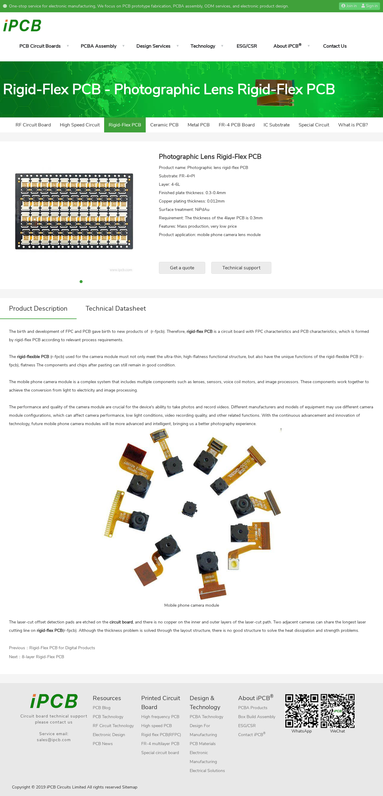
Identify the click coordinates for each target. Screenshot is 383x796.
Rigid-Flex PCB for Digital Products (62, 648)
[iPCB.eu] (22, 25)
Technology (203, 46)
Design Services (153, 46)
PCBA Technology (206, 717)
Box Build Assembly (256, 717)
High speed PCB (156, 726)
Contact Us (335, 46)
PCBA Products (253, 708)
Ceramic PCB (164, 125)
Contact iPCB (252, 734)
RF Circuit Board (33, 125)
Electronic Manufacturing (203, 757)
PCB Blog (101, 708)
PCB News (103, 744)
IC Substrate (277, 125)
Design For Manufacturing (203, 730)
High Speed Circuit (80, 125)
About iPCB (287, 45)
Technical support (241, 268)
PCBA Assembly (98, 46)
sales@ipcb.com (54, 740)
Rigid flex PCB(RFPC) (161, 735)
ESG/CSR (247, 46)
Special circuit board (160, 753)
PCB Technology (108, 717)
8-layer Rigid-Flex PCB (43, 657)
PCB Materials (203, 744)
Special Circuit (314, 125)
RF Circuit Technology (113, 726)
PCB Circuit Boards (40, 46)
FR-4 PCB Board (237, 125)
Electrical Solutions (207, 771)
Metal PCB (199, 125)
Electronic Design (109, 735)
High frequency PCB (160, 717)
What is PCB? (353, 125)
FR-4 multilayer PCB (160, 744)
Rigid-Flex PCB (125, 125)
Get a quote (182, 268)
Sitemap (129, 787)
